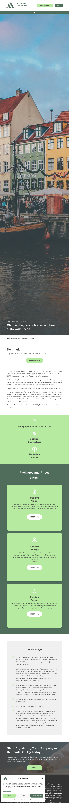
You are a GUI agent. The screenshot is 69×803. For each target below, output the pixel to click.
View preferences (37, 796)
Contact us (34, 767)
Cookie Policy (17, 799)
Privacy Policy (24, 799)
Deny (23, 796)
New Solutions (24, 338)
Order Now (34, 517)
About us (30, 799)
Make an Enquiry (45, 5)
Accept (9, 796)
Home (8, 338)
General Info (34, 360)
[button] (42, 778)
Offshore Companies (15, 338)
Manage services (7, 791)
